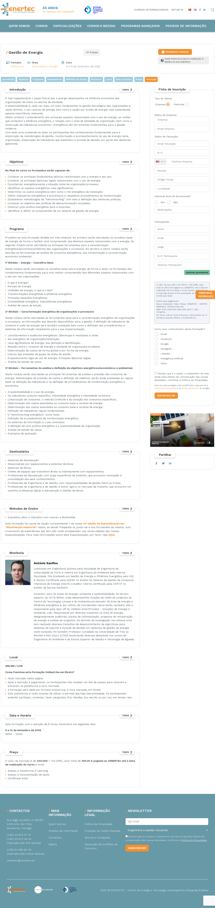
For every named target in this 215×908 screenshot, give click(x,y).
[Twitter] (163, 463)
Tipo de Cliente (163, 98)
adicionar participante (197, 272)
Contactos (55, 837)
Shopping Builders (197, 890)
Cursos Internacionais (151, 9)
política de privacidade (165, 388)
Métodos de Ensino (76, 79)
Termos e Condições (97, 837)
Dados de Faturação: (166, 136)
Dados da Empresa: (166, 115)
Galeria (53, 844)
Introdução (8, 79)
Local (109, 79)
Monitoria (96, 79)
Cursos (41, 26)
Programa (38, 79)
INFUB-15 (177, 9)
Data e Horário (124, 79)
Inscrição (151, 79)
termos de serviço (190, 388)
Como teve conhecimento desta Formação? (180, 329)
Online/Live (17, 66)
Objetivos (23, 79)
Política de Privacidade (98, 824)
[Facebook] (156, 463)
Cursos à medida (101, 26)
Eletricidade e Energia (45, 66)
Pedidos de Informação (185, 26)
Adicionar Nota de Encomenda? (173, 196)
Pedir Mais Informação (205, 295)
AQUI (111, 534)
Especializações (67, 26)
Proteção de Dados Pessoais (102, 830)
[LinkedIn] (170, 463)
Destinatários (54, 79)
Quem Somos (19, 26)
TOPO (125, 89)
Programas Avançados (140, 26)
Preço (139, 79)
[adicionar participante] (182, 247)
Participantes (162, 222)
